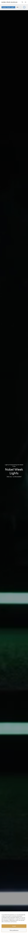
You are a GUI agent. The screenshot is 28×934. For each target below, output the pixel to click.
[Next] (24, 7)
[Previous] (20, 7)
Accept (14, 926)
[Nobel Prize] (9, 2)
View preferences (14, 930)
